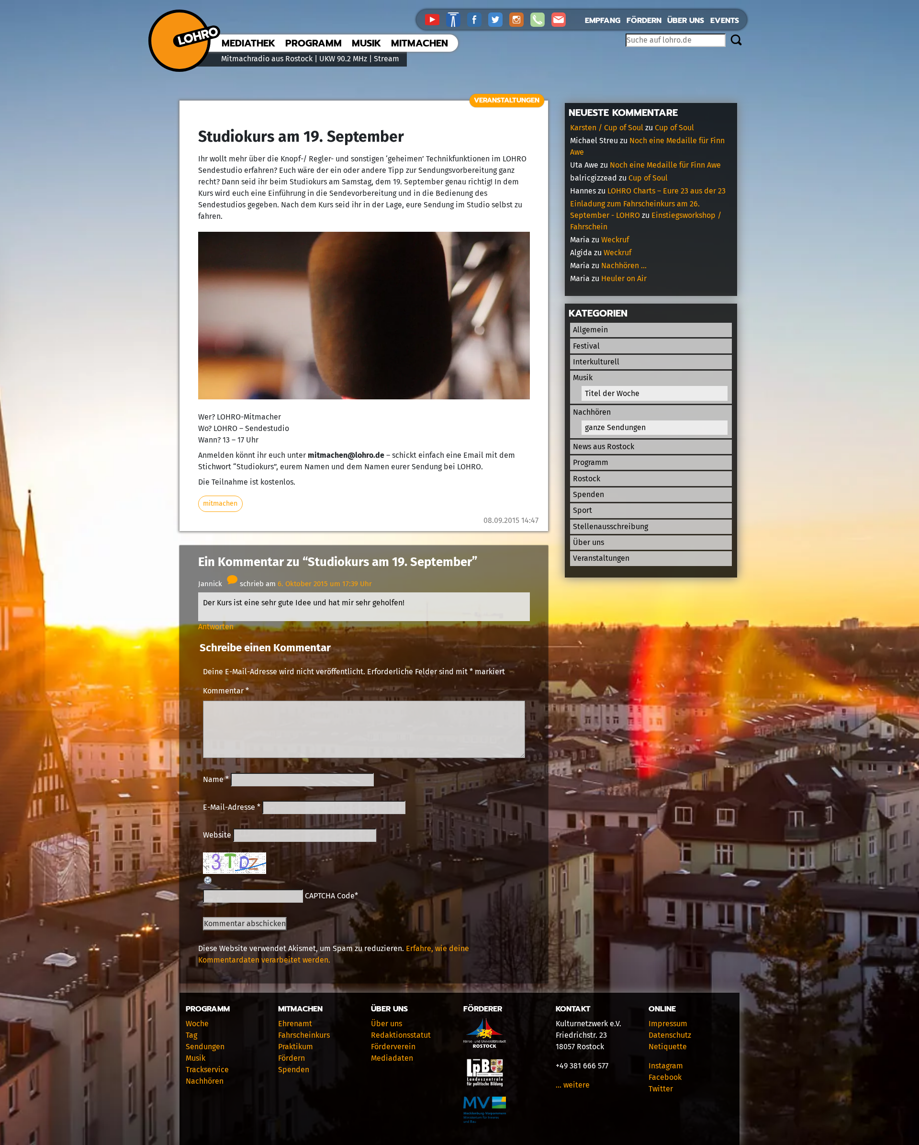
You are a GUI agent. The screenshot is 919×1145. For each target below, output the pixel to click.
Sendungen (205, 1046)
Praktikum (295, 1046)
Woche (197, 1023)
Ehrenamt (295, 1023)
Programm (313, 43)
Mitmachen (419, 43)
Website (217, 834)
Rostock (586, 478)
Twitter (661, 1088)
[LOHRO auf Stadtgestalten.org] (456, 18)
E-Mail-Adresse (231, 807)
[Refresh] (208, 879)
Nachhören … (624, 265)
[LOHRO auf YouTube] (435, 18)
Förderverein (393, 1046)
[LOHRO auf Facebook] (477, 18)
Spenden (588, 494)
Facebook (665, 1077)
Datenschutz (670, 1035)
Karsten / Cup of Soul (606, 127)
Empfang (602, 20)
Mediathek (248, 43)
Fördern (644, 20)
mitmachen (220, 503)
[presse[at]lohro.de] (561, 18)
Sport (582, 510)
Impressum (668, 1023)
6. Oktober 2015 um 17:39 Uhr (325, 583)
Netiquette (668, 1046)
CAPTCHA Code (330, 895)
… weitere (573, 1084)
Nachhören (592, 412)
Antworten (216, 626)
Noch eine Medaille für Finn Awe (665, 165)
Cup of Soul (674, 127)
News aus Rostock (603, 446)
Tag (191, 1035)
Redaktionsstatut (401, 1035)
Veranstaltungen (506, 100)
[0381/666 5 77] (540, 18)
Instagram (666, 1065)
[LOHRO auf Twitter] (498, 18)
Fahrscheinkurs (304, 1035)
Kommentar (226, 690)
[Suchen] (736, 41)
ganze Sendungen (615, 427)
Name (216, 779)
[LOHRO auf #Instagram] (519, 18)
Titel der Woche (612, 393)
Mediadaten (392, 1058)
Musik (366, 43)
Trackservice (207, 1069)
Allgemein (590, 329)
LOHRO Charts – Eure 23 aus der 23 (666, 190)
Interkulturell (596, 361)
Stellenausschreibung (610, 526)
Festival (586, 346)
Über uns (685, 20)
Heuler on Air (624, 278)
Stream (386, 58)
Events (724, 20)
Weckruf (615, 239)
